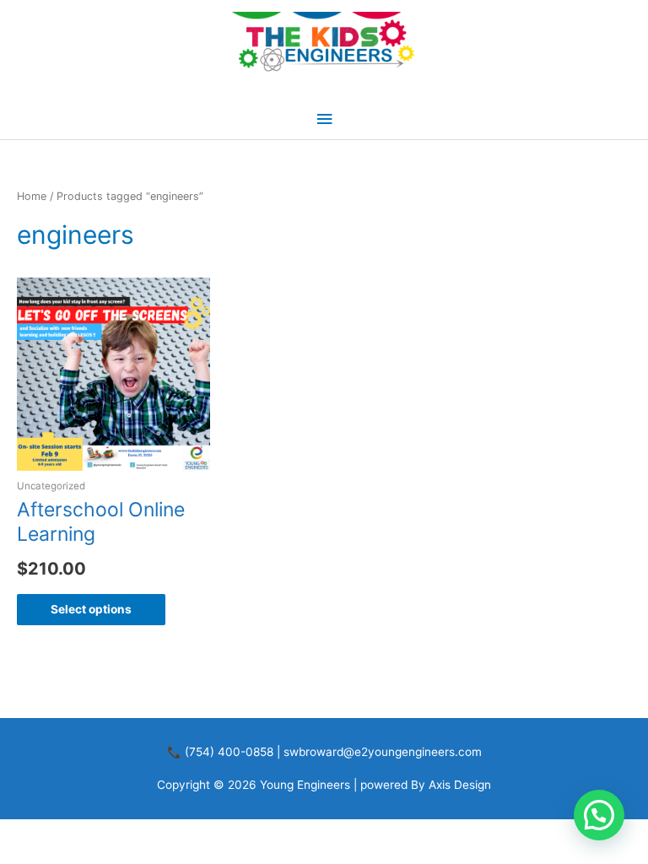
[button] (599, 815)
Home (31, 196)
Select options (91, 609)
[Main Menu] (324, 119)
